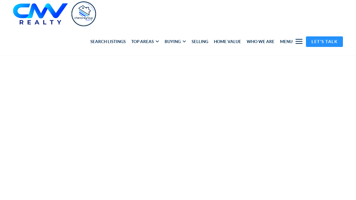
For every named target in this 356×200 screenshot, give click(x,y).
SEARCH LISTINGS (108, 41)
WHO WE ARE (261, 41)
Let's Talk (324, 41)
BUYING (173, 41)
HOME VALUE (227, 41)
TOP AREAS (142, 41)
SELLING (200, 41)
